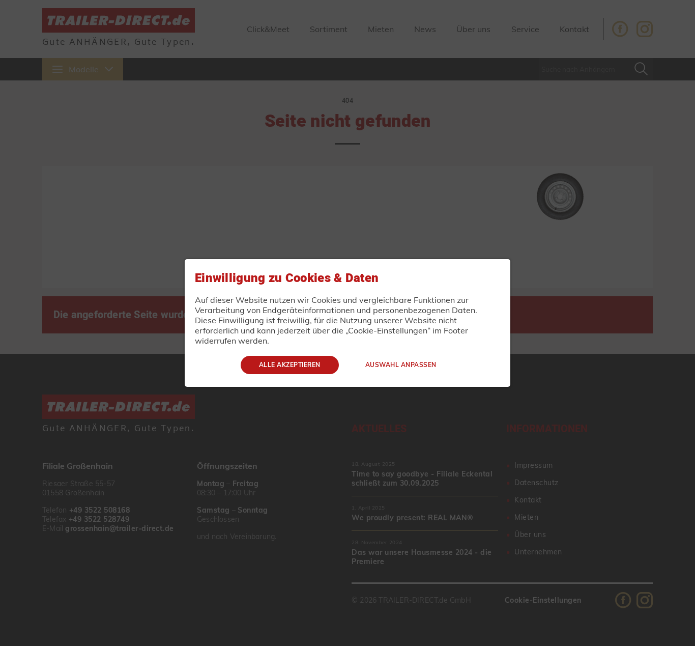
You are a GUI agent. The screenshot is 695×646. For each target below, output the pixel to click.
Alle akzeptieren (290, 365)
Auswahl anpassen (401, 365)
